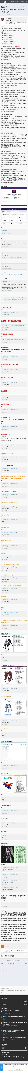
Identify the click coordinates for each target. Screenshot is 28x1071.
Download (5, 230)
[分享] (24, 26)
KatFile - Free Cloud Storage (10, 312)
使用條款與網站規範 (10, 990)
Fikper (3, 241)
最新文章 (4, 1008)
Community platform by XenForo (13, 1062)
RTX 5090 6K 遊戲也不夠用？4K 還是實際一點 (14, 1016)
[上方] (26, 990)
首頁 (24, 990)
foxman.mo (4, 14)
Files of (4, 657)
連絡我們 (2, 990)
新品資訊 (4, 1019)
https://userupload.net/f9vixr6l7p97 (11, 274)
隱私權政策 (17, 990)
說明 (21, 990)
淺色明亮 (3, 988)
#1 (26, 26)
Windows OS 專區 (7, 1013)
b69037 (25, 1004)
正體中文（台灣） (9, 988)
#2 (26, 954)
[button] (2, 1)
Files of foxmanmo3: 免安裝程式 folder (12, 339)
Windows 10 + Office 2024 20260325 (11, 1010)
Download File (6, 281)
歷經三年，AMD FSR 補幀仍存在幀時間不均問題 (14, 1037)
